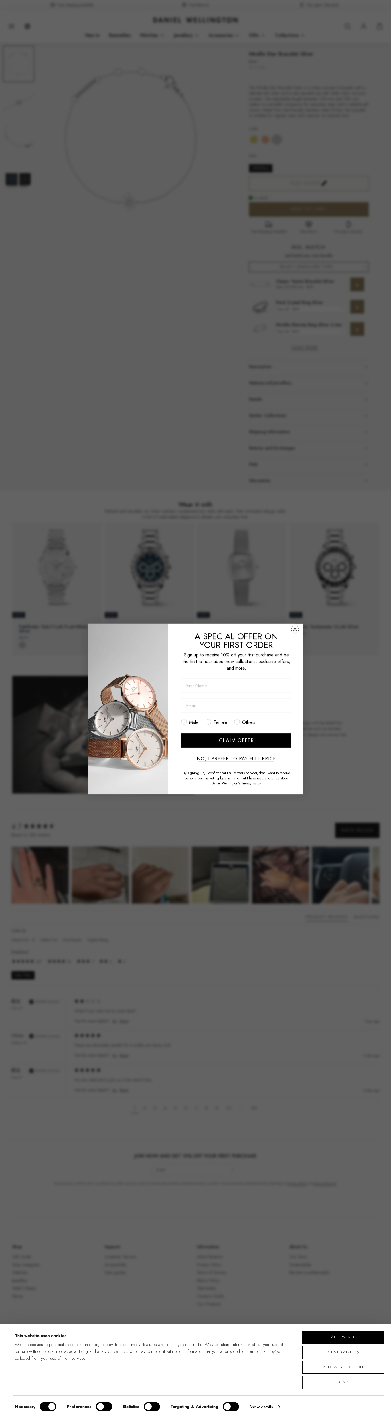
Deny (343, 1382)
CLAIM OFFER (236, 740)
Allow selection (343, 1367)
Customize (340, 1352)
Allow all (343, 1337)
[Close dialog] (295, 629)
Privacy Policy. (251, 783)
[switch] (104, 1406)
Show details (261, 1407)
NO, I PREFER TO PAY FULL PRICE (236, 758)
